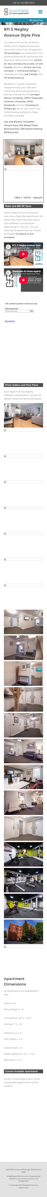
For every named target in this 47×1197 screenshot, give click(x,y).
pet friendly (31, 74)
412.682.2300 (23, 1181)
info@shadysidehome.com (17, 1176)
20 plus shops (12, 53)
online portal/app (27, 70)
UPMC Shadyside (33, 98)
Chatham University (14, 101)
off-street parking (14, 77)
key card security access (21, 63)
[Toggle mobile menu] (40, 11)
